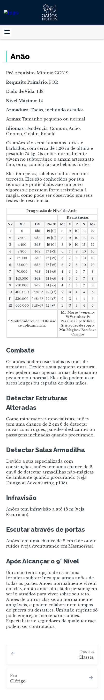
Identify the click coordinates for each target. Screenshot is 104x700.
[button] (7, 32)
